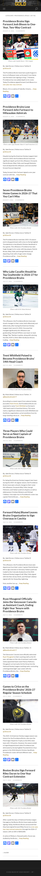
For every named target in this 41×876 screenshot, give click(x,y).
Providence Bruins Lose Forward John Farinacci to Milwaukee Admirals (18, 110)
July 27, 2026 (7, 281)
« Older (6, 852)
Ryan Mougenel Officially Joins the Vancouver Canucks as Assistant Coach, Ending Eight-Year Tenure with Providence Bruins (19, 605)
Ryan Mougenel (8, 657)
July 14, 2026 (7, 522)
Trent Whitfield (20, 406)
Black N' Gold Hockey (20, 872)
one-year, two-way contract (12, 84)
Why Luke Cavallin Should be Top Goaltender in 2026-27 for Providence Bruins (20, 274)
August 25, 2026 (8, 31)
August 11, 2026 (8, 116)
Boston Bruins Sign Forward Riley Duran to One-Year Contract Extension (19, 773)
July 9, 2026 (7, 696)
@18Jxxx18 (7, 68)
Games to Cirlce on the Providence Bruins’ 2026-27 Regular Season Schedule (19, 689)
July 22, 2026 (7, 440)
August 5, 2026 (8, 200)
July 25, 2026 (7, 365)
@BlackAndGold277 (10, 397)
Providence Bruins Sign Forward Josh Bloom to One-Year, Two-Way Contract (19, 24)
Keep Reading (21, 175)
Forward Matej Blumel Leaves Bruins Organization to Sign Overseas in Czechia (20, 515)
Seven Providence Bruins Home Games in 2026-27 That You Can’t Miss (20, 193)
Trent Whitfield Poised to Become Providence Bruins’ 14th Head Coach (19, 358)
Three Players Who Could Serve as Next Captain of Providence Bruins (17, 434)
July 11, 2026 (7, 615)
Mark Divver (14, 403)
